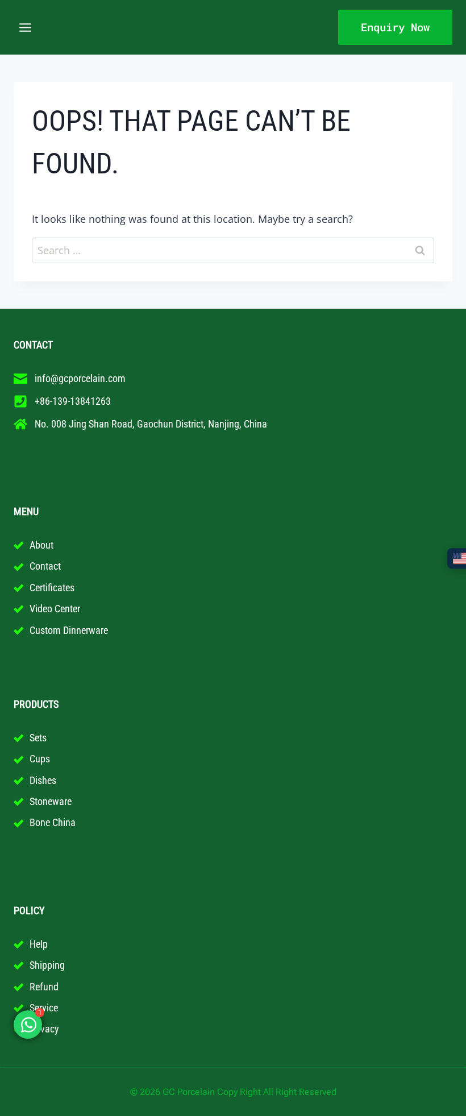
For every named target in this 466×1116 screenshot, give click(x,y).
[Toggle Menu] (25, 27)
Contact (45, 566)
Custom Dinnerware (69, 630)
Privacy (44, 1029)
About (41, 545)
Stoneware (51, 801)
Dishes (43, 780)
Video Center (55, 609)
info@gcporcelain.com (80, 378)
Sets (38, 738)
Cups (40, 759)
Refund (44, 987)
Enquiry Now (395, 27)
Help (39, 944)
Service (44, 1008)
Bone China (53, 822)
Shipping (47, 965)
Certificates (52, 588)
